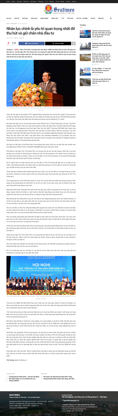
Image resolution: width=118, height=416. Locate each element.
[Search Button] (111, 18)
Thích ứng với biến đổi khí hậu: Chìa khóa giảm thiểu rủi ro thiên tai (101, 81)
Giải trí (13, 1)
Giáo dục (19, 1)
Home (7, 23)
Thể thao (51, 1)
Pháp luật (40, 1)
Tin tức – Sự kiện (60, 1)
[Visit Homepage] (59, 10)
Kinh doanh (33, 1)
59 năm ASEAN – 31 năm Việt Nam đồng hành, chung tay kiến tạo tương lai (101, 70)
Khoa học (26, 1)
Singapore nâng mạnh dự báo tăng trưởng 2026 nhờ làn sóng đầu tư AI (102, 45)
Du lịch (8, 1)
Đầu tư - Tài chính (22, 23)
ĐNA (16, 49)
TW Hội (68, 1)
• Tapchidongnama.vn (70, 401)
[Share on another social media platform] (74, 43)
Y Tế (46, 1)
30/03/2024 (9, 38)
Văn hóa (74, 1)
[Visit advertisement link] (41, 367)
